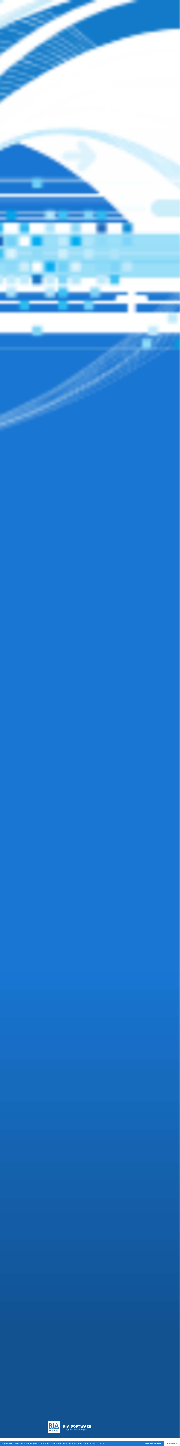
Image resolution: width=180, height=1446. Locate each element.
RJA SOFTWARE (77, 1426)
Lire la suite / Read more (97, 1443)
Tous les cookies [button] (171, 1443)
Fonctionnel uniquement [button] (153, 1443)
